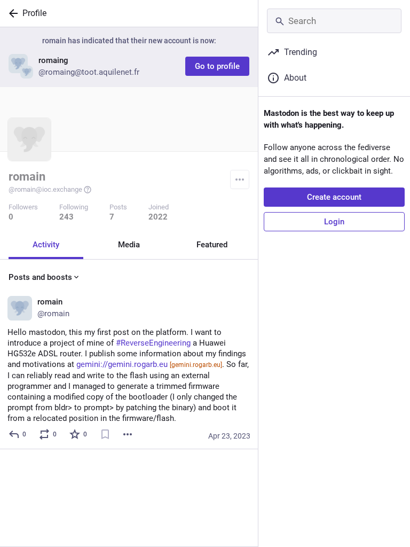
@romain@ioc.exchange (45, 189)
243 (66, 217)
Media (129, 244)
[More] (127, 434)
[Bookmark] (105, 434)
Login (334, 221)
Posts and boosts (40, 277)
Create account (334, 197)
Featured (211, 244)
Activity (46, 244)
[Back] (11, 13)
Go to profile (217, 66)
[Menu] (239, 179)
